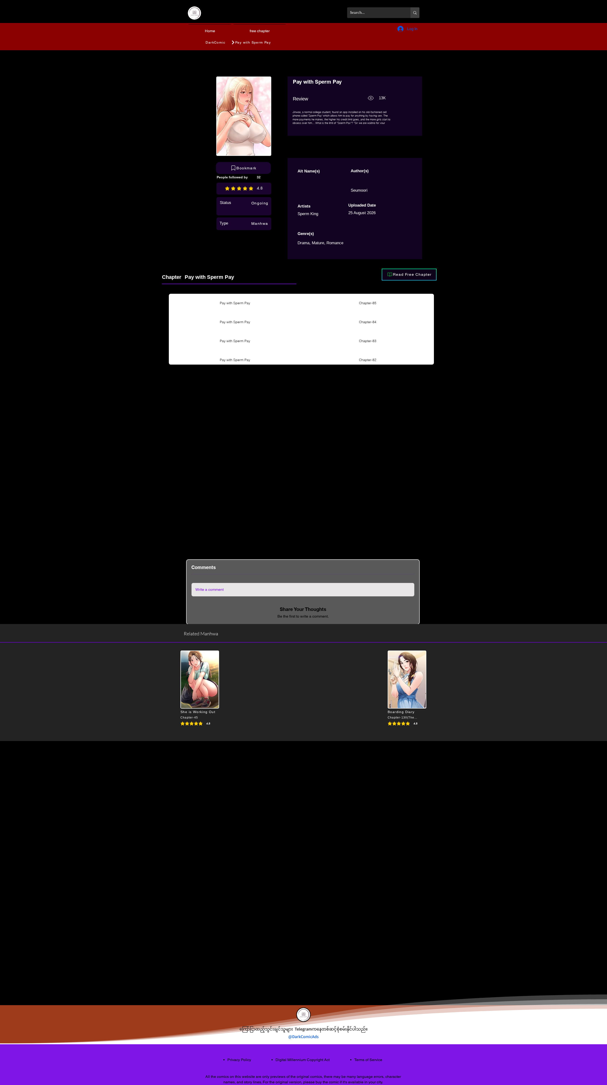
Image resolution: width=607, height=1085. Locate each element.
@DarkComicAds (303, 1036)
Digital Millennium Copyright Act (303, 1060)
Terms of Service (368, 1060)
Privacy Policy (239, 1060)
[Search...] (414, 12)
